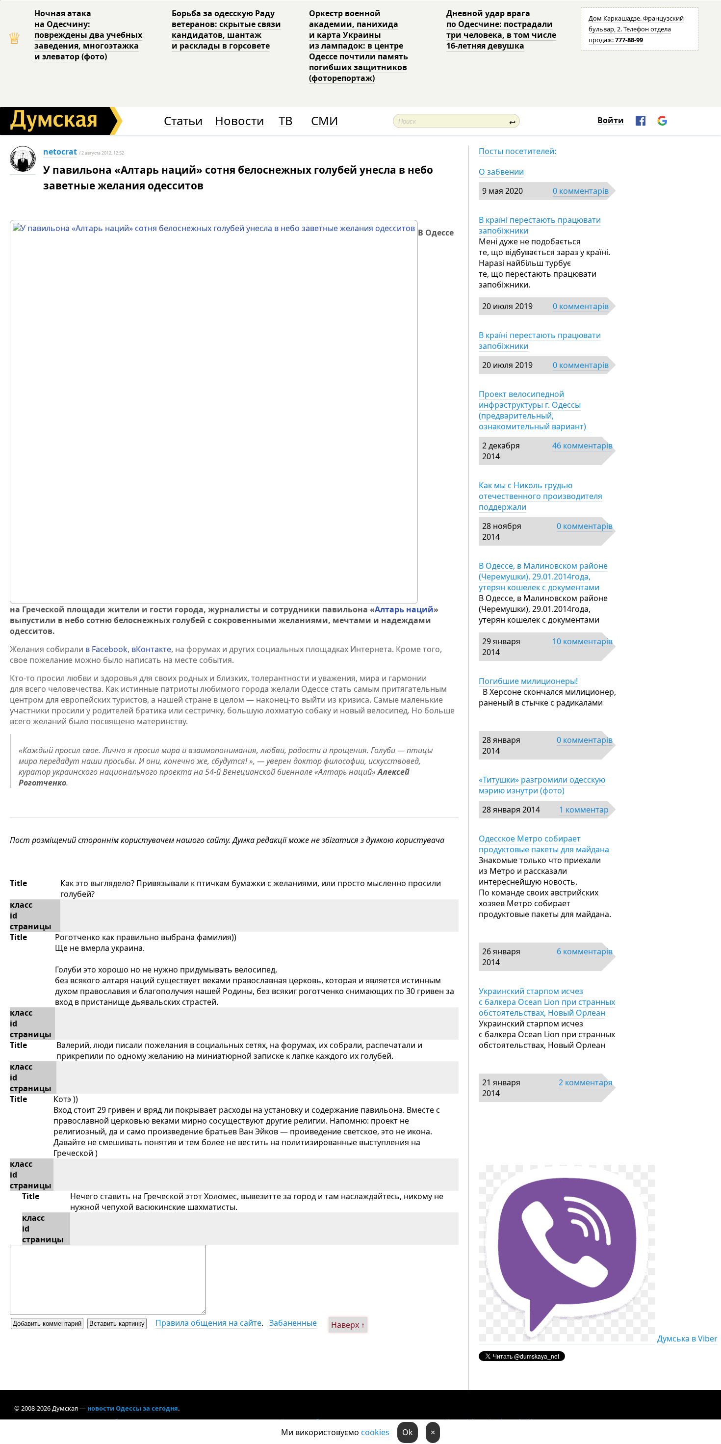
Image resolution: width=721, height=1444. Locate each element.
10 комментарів (582, 641)
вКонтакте (151, 649)
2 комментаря (586, 1082)
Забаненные (293, 1322)
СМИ (324, 121)
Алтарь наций (404, 609)
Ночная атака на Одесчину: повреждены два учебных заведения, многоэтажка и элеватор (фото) (88, 35)
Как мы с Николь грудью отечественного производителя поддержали (540, 496)
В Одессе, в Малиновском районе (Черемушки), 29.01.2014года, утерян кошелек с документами (543, 576)
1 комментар (584, 809)
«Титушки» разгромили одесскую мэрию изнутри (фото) (542, 785)
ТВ (286, 121)
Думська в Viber (687, 1338)
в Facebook (106, 649)
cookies (375, 1432)
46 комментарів (582, 445)
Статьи (183, 121)
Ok (407, 1432)
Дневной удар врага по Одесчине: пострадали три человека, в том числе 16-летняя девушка (501, 29)
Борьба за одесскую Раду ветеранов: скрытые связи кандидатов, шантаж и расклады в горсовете (226, 29)
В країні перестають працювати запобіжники (540, 225)
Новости (239, 121)
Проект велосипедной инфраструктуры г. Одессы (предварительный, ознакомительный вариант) (535, 410)
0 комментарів (581, 190)
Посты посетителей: (517, 151)
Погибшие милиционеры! (528, 681)
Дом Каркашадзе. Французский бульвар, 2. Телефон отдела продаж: (636, 29)
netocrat (60, 151)
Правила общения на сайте (208, 1322)
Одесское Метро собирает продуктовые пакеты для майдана (544, 844)
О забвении (501, 171)
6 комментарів (585, 951)
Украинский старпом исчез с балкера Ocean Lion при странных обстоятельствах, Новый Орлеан (547, 1002)
